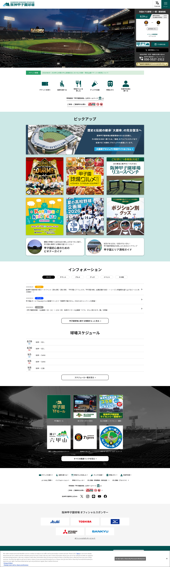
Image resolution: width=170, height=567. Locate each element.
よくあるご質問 (46, 480)
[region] (85, 559)
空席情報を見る (152, 29)
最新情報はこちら (153, 50)
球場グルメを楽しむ (80, 475)
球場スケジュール (77, 480)
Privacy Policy (8, 563)
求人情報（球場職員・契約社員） (97, 480)
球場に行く (112, 475)
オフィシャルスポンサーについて (85, 538)
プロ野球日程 (161, 44)
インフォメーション (61, 480)
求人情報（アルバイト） (120, 480)
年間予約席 (126, 475)
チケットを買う (46, 475)
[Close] (167, 558)
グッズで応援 (98, 475)
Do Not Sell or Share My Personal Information (130, 559)
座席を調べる (63, 475)
